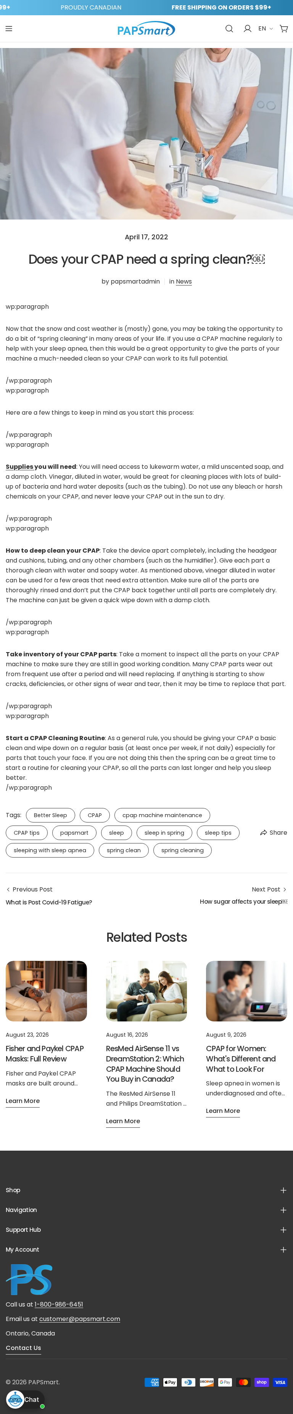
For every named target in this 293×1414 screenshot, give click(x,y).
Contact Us (23, 1347)
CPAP (95, 815)
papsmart (74, 833)
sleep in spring (164, 833)
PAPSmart (43, 1382)
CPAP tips (27, 833)
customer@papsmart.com (79, 1319)
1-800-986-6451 (59, 1304)
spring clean (124, 850)
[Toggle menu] (8, 28)
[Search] (229, 28)
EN (262, 28)
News (184, 281)
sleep (116, 833)
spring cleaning (182, 850)
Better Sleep (50, 815)
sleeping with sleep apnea (50, 850)
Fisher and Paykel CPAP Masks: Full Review (45, 1053)
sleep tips (218, 833)
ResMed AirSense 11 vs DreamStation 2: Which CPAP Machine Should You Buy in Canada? (145, 1063)
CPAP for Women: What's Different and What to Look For (240, 1058)
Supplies (20, 466)
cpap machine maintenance (162, 815)
